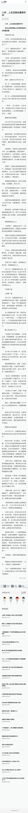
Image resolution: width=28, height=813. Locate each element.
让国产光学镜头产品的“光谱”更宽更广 (12, 615)
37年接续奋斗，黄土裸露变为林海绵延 (12, 727)
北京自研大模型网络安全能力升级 (11, 702)
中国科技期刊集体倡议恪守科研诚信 (12, 694)
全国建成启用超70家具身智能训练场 (12, 675)
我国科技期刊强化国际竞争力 (10, 736)
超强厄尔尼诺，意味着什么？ (10, 711)
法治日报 (6, 18)
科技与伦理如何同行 (7, 744)
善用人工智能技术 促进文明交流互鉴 (12, 623)
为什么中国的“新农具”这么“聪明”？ (12, 769)
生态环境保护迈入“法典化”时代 (10, 761)
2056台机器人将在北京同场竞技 (10, 753)
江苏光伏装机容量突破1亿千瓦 (10, 642)
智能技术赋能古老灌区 (8, 719)
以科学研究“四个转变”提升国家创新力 (12, 667)
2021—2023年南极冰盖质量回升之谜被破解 (14, 659)
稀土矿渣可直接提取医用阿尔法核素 (12, 650)
